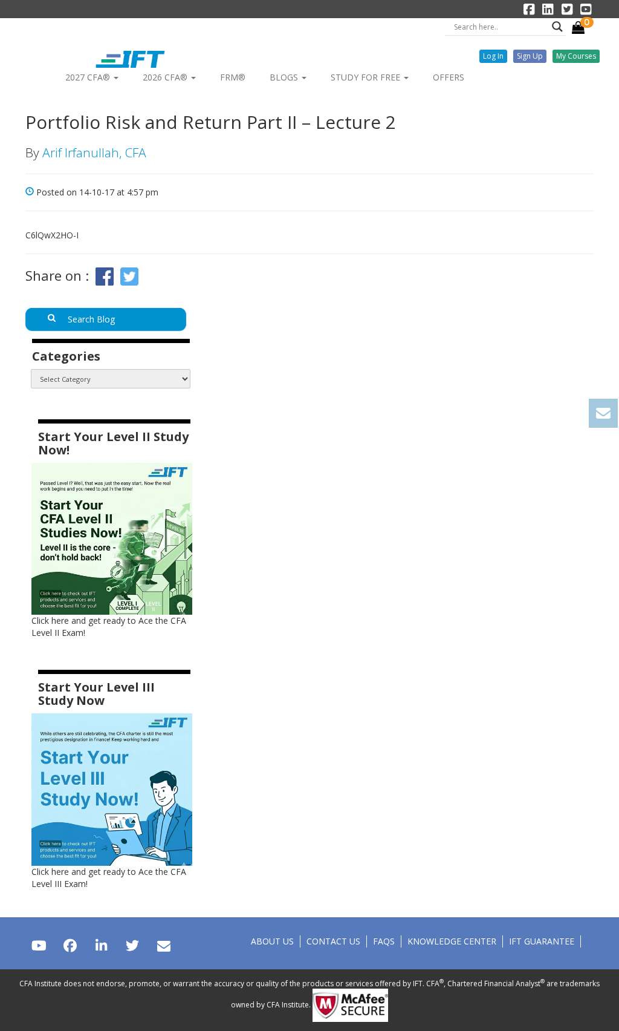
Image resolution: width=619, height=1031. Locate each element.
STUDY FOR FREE (367, 77)
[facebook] (69, 945)
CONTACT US (333, 941)
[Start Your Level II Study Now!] (111, 537)
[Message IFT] (163, 945)
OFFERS (448, 77)
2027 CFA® (88, 77)
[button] (493, 56)
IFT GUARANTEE (541, 941)
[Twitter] (132, 945)
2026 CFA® (166, 77)
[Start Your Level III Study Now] (111, 788)
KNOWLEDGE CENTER (451, 941)
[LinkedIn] (101, 945)
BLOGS (285, 77)
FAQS (384, 941)
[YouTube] (39, 945)
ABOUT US (272, 941)
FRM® (232, 77)
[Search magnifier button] (557, 26)
